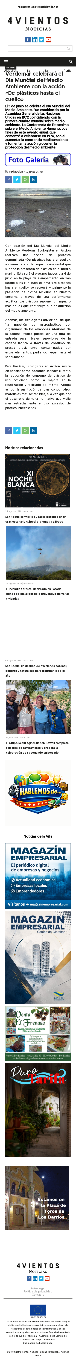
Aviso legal (38, 1288)
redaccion (16, 171)
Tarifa (68, 71)
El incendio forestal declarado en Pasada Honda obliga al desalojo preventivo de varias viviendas (37, 594)
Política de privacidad (38, 1291)
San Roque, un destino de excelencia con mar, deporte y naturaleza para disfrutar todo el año (36, 671)
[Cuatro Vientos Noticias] (38, 24)
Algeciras (10, 71)
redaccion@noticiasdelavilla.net (38, 7)
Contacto (38, 1295)
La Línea (30, 75)
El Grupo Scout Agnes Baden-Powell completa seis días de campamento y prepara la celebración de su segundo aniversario (37, 748)
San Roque (49, 75)
